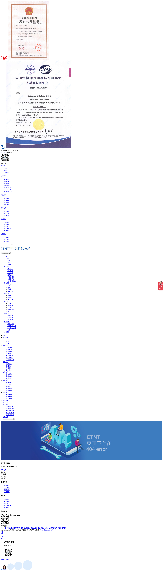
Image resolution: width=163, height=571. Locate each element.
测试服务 (7, 198)
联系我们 (7, 179)
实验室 (6, 226)
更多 (8, 330)
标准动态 (7, 213)
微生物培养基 (61, 528)
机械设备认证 (11, 528)
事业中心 (7, 230)
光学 (5, 168)
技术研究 (3, 165)
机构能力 (3, 219)
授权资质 (7, 222)
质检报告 (7, 202)
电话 (2, 536)
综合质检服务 (35, 528)
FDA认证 (3, 528)
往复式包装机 (53, 528)
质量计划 (7, 183)
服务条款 (7, 181)
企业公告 (7, 215)
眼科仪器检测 (11, 328)
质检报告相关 (10, 411)
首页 (5, 256)
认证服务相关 (10, 409)
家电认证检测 (26, 528)
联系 (2, 538)
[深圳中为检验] (15, 251)
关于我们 (3, 176)
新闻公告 (3, 208)
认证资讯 (7, 211)
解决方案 (7, 322)
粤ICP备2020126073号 (46, 530)
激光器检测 (10, 324)
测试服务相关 (10, 406)
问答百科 (5, 404)
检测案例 (7, 237)
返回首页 (3, 470)
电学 (5, 170)
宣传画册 (7, 185)
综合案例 (3, 234)
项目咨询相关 (10, 413)
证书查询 (7, 332)
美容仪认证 (18, 528)
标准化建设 (7, 228)
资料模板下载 (8, 191)
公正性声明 (7, 189)
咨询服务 (7, 204)
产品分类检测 (10, 415)
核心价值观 (7, 187)
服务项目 (3, 195)
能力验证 (7, 224)
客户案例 (7, 241)
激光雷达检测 (11, 326)
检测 (2, 534)
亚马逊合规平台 (44, 528)
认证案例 (7, 239)
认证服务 (7, 200)
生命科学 (7, 172)
